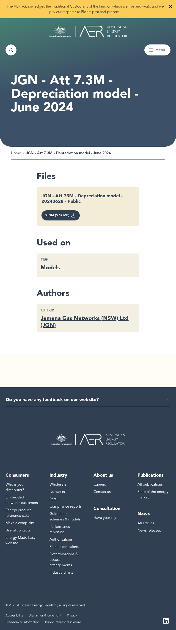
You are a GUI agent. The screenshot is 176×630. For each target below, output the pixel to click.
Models (50, 267)
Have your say (105, 517)
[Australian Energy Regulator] (88, 31)
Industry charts (61, 572)
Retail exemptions (64, 547)
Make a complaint (20, 523)
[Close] (170, 6)
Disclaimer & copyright (45, 615)
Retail (54, 499)
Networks (57, 492)
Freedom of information (23, 622)
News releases (149, 530)
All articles (146, 523)
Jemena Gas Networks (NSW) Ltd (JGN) (85, 321)
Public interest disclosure (63, 622)
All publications (150, 484)
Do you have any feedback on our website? (52, 399)
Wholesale (58, 484)
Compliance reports (66, 506)
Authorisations (61, 539)
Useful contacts (18, 530)
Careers (100, 484)
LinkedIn (165, 620)
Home (16, 153)
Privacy (72, 615)
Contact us (102, 492)
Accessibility (14, 615)
